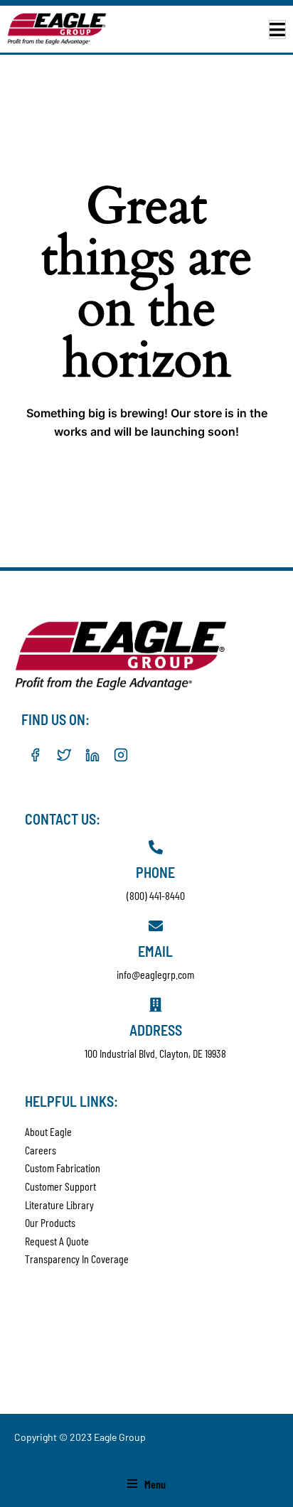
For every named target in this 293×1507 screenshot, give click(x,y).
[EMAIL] (156, 926)
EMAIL (155, 951)
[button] (277, 29)
